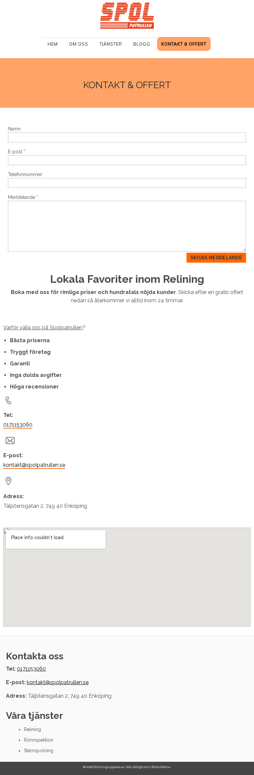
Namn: (14, 128)
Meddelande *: (23, 197)
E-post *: (17, 151)
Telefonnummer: (25, 174)
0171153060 (17, 425)
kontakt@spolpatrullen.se (34, 465)
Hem (53, 44)
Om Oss (78, 44)
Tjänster (111, 44)
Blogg (141, 44)
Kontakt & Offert (183, 44)
